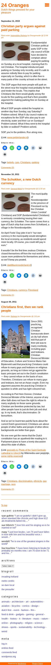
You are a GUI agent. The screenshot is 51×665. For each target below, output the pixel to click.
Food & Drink (8, 614)
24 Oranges (15, 5)
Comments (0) (7, 167)
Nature (45, 618)
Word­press (22, 663)
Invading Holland (10, 576)
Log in (4, 644)
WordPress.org (9, 656)
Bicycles (16, 606)
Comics (25, 606)
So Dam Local (8, 585)
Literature (26, 618)
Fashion (25, 610)
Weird (19, 189)
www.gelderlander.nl (17, 137)
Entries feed (7, 648)
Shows (5, 627)
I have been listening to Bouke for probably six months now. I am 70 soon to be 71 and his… (26, 550)
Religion (24, 36)
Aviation (5, 606)
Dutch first (6, 610)
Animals (5, 601)
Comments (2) (7, 489)
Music (36, 618)
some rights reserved (11, 456)
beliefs (10, 162)
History (13, 618)
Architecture (18, 601)
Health (5, 618)
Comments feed (9, 652)
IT (19, 618)
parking (35, 162)
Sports (13, 627)
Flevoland (33, 290)
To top (4, 505)
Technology (39, 627)
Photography (16, 623)
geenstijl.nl (12, 450)
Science (38, 623)
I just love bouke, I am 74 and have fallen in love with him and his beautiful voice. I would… (25, 534)
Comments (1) (7, 295)
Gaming (30, 614)
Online (5, 623)
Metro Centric (8, 581)
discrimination (25, 481)
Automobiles (15, 36)
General (14, 189)
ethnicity (38, 481)
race (13, 484)
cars (17, 162)
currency (22, 290)
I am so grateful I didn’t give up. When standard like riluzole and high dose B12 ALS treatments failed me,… (25, 518)
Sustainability (25, 627)
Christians (25, 162)
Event (16, 610)
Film (32, 610)
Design (34, 606)
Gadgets (20, 614)
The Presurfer (8, 589)
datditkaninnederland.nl (19, 265)
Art (27, 601)
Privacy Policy (37, 663)
